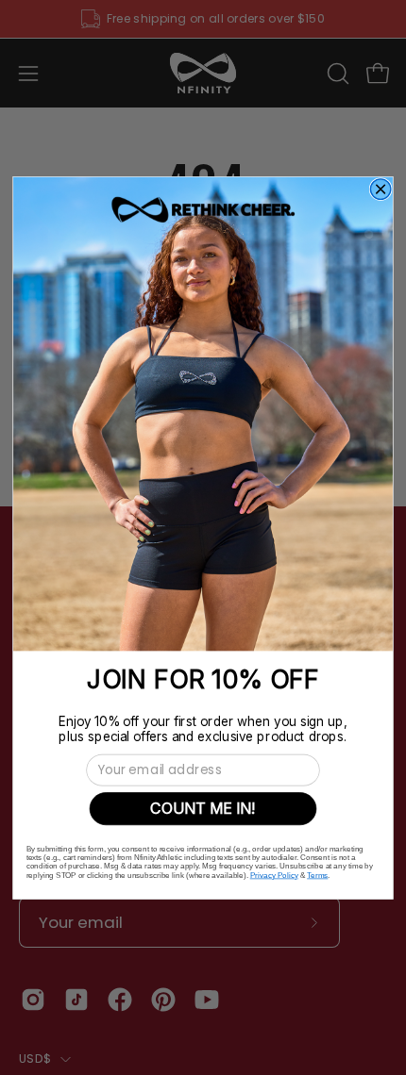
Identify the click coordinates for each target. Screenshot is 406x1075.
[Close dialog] (380, 189)
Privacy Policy (274, 874)
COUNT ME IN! (203, 808)
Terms (317, 874)
